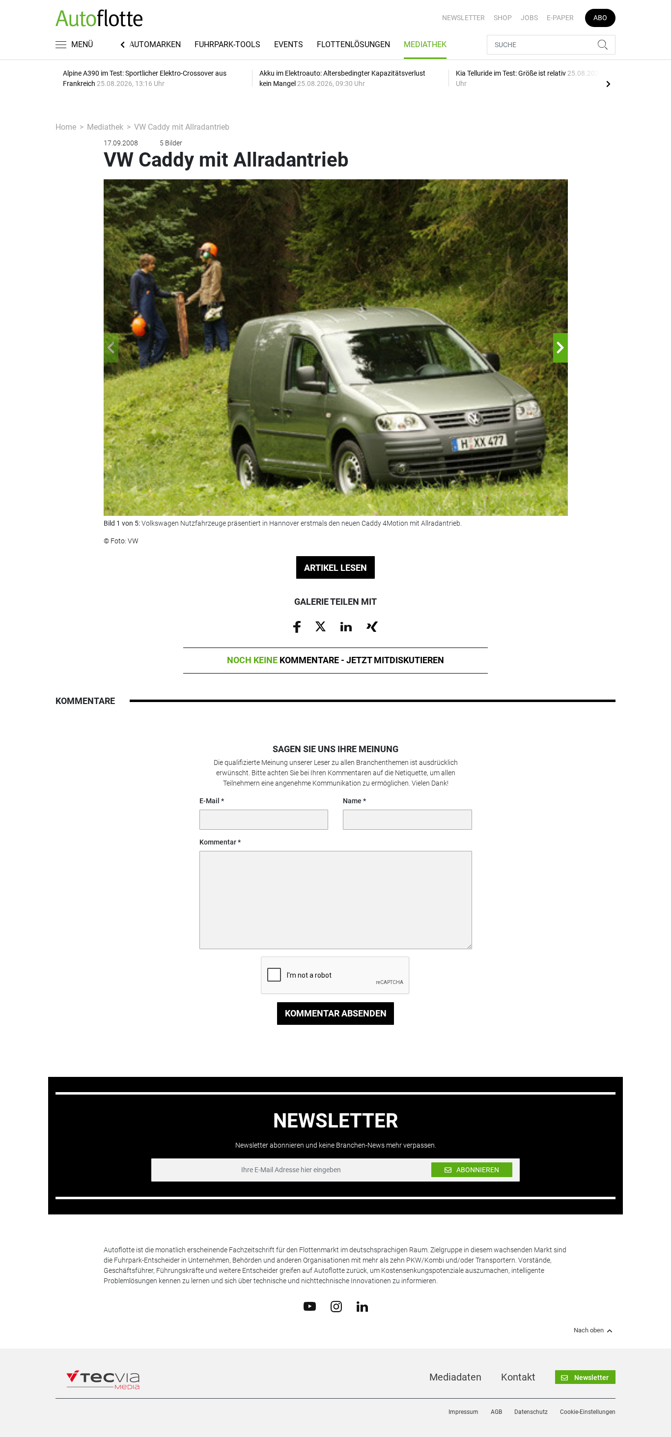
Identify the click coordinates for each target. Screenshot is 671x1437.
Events (288, 44)
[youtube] (310, 1306)
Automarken (155, 44)
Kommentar (217, 842)
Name (352, 801)
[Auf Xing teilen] (372, 626)
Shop (503, 18)
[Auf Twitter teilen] (320, 626)
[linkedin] (362, 1306)
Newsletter (463, 18)
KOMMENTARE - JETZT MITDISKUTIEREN (335, 660)
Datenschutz (531, 1412)
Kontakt (518, 1377)
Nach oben (589, 1330)
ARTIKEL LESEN (335, 568)
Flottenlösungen (353, 44)
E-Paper (560, 18)
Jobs (529, 18)
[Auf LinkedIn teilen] (346, 626)
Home (66, 127)
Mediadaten (455, 1377)
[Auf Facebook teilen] (297, 626)
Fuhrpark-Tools (227, 44)
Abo (600, 18)
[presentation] (608, 83)
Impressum (463, 1412)
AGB (496, 1412)
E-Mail (209, 801)
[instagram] (336, 1306)
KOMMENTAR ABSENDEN (336, 1013)
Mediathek (425, 44)
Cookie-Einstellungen (587, 1412)
